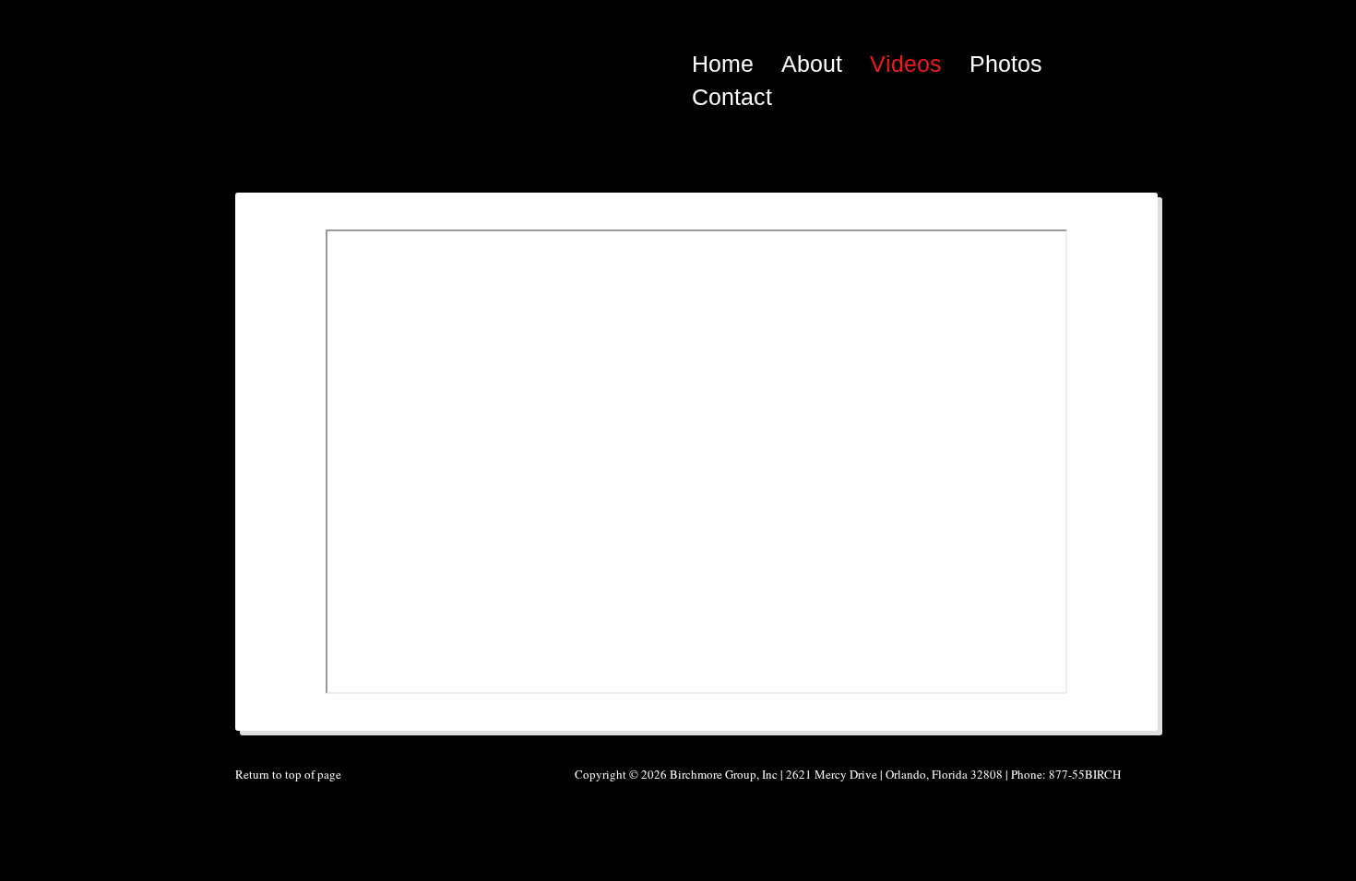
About (811, 63)
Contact (732, 97)
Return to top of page (288, 774)
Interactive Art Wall (373, 46)
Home (723, 63)
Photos (1005, 63)
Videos (906, 63)
